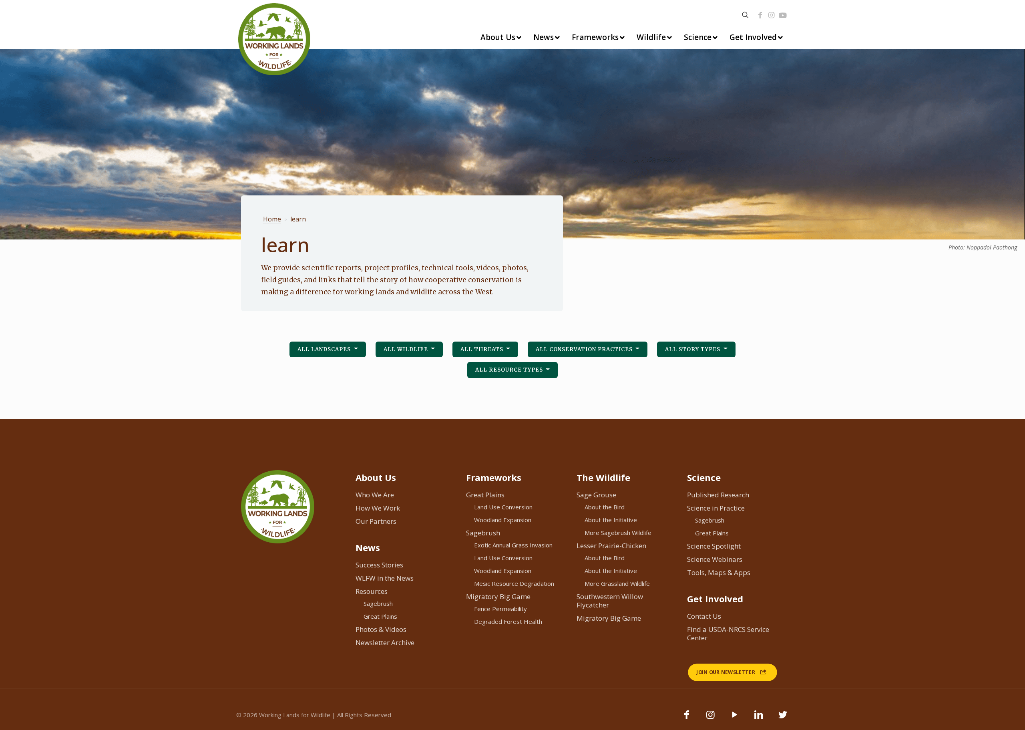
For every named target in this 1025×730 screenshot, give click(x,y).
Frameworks (493, 477)
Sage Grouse (596, 494)
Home (272, 219)
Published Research (718, 494)
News (368, 547)
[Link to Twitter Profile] (783, 718)
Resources (372, 591)
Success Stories (379, 564)
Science (704, 477)
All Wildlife (407, 349)
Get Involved (715, 599)
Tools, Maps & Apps (718, 572)
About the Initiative (611, 520)
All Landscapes (324, 349)
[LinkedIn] (759, 718)
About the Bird (605, 507)
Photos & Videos (381, 629)
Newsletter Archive (385, 642)
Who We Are (375, 494)
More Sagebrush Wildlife (618, 533)
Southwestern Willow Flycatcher (610, 600)
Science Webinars (714, 559)
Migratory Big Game (498, 596)
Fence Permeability (500, 609)
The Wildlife (603, 477)
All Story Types (693, 349)
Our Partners (376, 521)
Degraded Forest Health (508, 621)
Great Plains (380, 616)
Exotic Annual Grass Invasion (513, 545)
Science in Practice (716, 508)
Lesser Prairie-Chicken (611, 545)
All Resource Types (510, 369)
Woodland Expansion (502, 520)
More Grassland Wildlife (617, 583)
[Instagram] (771, 15)
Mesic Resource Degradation (514, 583)
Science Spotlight (714, 546)
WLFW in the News (385, 578)
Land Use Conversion (503, 507)
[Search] (745, 15)
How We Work (378, 508)
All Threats (482, 349)
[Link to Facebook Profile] (760, 15)
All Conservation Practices (585, 349)
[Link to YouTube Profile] (783, 15)
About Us (376, 477)
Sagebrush (378, 603)
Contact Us (704, 616)
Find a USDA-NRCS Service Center (728, 633)
